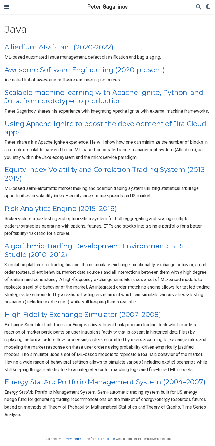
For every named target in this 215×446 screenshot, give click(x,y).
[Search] (198, 7)
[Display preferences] (208, 7)
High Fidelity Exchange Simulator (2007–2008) (82, 314)
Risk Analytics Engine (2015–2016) (60, 208)
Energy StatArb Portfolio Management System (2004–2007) (104, 382)
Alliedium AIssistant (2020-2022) (58, 47)
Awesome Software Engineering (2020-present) (84, 70)
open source (106, 439)
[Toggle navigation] (6, 7)
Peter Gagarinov (107, 7)
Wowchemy (73, 439)
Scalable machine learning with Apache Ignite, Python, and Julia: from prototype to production (103, 96)
